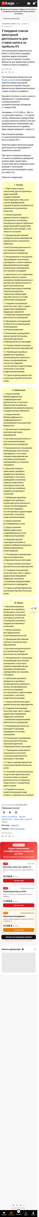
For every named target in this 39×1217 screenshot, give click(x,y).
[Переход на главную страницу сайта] (8, 3)
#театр (4, 822)
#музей (22, 817)
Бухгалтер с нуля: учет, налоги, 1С (17, 867)
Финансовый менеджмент (14, 916)
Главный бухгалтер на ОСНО (14, 892)
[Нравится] (6, 72)
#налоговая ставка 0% (23, 819)
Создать (18, 1214)
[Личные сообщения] (28, 3)
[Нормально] (10, 812)
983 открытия (7, 833)
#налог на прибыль (9, 817)
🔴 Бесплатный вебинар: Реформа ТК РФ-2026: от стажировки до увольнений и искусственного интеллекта (19, 11)
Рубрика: (5, 829)
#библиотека (7, 819)
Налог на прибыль (22, 24)
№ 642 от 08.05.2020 (11, 80)
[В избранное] (9, 72)
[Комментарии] (2, 72)
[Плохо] (16, 812)
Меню (26, 1214)
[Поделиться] (13, 72)
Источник (6, 825)
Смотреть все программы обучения (19, 937)
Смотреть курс (19, 880)
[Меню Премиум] (17, 3)
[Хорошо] (4, 812)
